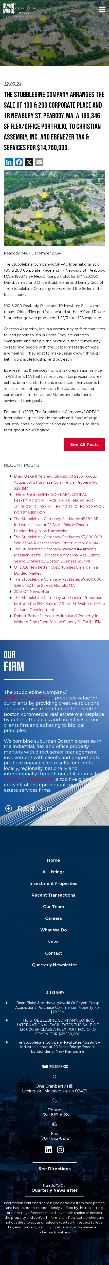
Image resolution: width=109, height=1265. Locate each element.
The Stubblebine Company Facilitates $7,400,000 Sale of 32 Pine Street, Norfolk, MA (58, 582)
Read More (34, 809)
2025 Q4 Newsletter (31, 591)
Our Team (53, 906)
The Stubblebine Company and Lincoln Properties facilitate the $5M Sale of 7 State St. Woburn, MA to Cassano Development (59, 603)
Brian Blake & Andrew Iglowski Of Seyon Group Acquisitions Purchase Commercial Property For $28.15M (56, 482)
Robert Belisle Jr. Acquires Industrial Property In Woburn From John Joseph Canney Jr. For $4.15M (57, 619)
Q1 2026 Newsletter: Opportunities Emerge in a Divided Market (56, 570)
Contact (53, 953)
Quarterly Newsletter (54, 965)
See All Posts (84, 444)
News (53, 941)
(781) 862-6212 (54, 1138)
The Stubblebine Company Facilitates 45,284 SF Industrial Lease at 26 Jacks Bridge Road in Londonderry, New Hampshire (56, 525)
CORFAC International (29, 698)
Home (53, 860)
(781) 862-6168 (54, 1114)
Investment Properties (53, 883)
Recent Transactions (53, 895)
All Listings (53, 872)
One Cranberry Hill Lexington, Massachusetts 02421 (54, 1088)
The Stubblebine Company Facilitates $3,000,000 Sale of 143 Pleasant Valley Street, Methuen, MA (58, 540)
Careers (53, 918)
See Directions (55, 1168)
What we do (53, 930)
